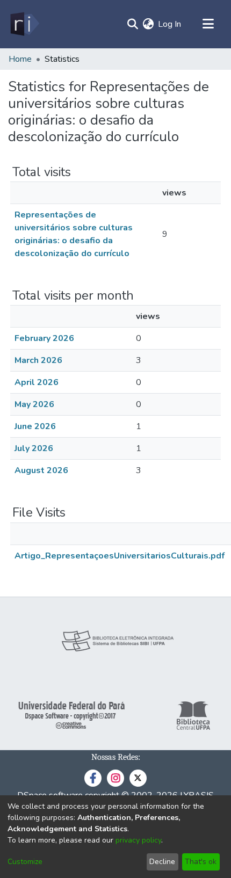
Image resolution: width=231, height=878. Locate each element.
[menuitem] (148, 24)
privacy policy (138, 840)
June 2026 (35, 426)
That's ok (200, 862)
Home (20, 59)
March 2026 (38, 360)
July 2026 (34, 448)
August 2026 (41, 470)
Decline (162, 862)
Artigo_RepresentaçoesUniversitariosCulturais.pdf (120, 556)
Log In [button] (170, 24)
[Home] (24, 24)
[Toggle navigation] (208, 24)
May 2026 (34, 404)
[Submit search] (132, 24)
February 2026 (44, 338)
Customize (25, 862)
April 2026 (37, 382)
